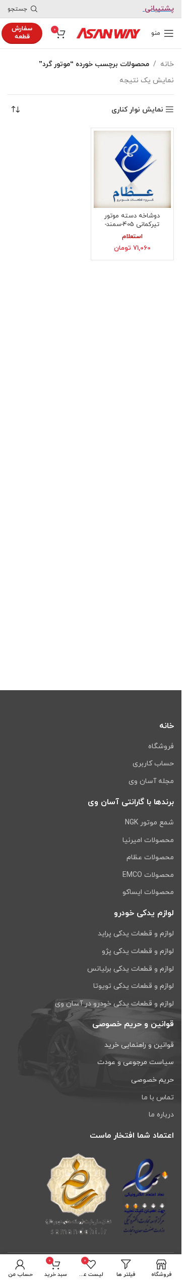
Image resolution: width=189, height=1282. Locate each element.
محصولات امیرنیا (148, 840)
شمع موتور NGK (149, 822)
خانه (167, 64)
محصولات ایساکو (148, 892)
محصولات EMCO (148, 875)
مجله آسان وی (151, 781)
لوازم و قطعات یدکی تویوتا (133, 986)
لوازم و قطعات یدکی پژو (138, 951)
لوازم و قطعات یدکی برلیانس (130, 969)
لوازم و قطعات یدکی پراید (136, 933)
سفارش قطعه (22, 32)
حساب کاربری (153, 763)
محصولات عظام (150, 857)
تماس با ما (158, 1097)
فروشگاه (161, 746)
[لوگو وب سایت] (108, 32)
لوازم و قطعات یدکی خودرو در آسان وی (114, 1004)
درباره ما (161, 1115)
